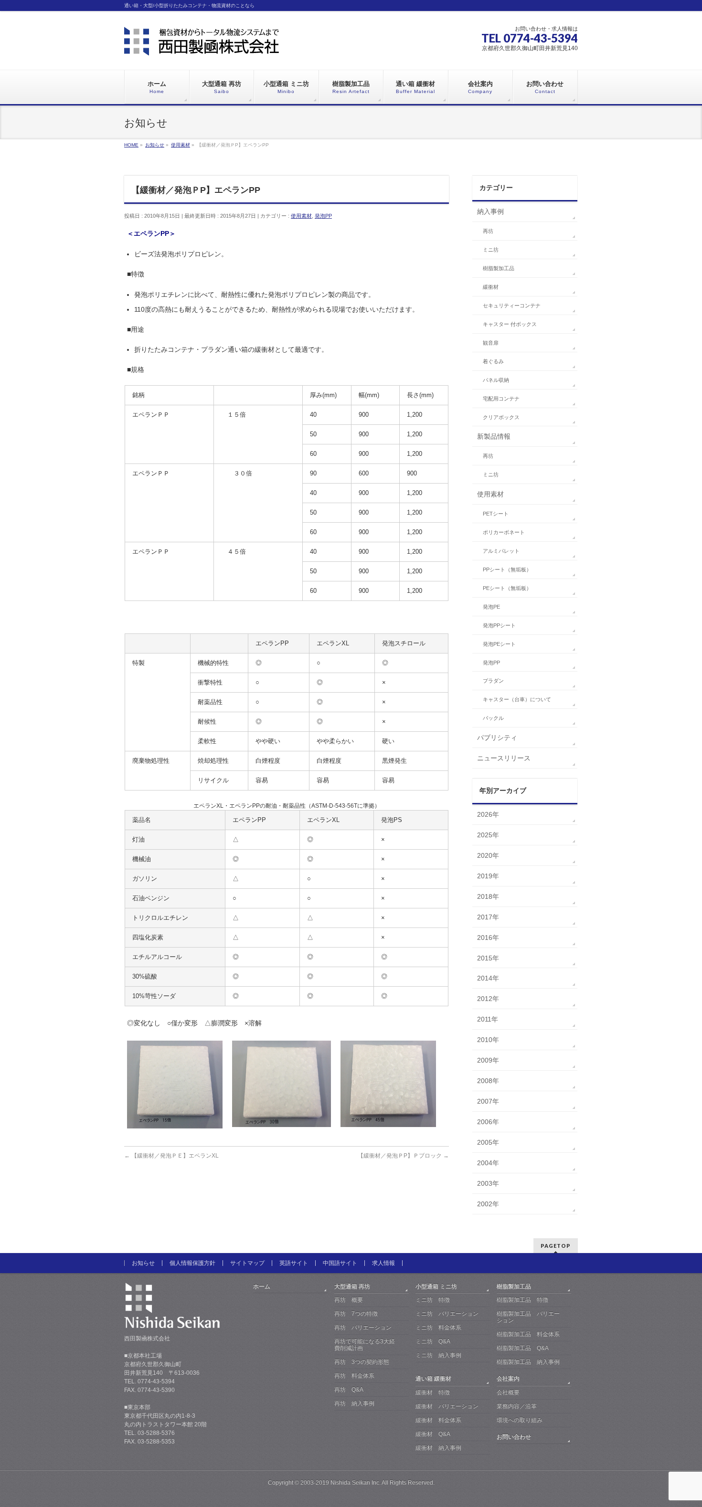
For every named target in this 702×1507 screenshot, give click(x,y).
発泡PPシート (499, 625)
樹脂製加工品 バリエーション (528, 1317)
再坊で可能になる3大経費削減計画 (364, 1344)
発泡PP (323, 216)
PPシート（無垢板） (507, 569)
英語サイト (293, 1263)
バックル (493, 718)
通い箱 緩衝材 (433, 1378)
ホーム (261, 1286)
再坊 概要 (348, 1299)
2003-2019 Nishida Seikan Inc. (340, 1482)
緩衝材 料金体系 (438, 1420)
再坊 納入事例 (354, 1403)
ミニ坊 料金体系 (438, 1327)
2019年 (488, 876)
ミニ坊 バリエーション (447, 1313)
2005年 (488, 1142)
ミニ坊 (491, 250)
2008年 (488, 1081)
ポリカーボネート (504, 532)
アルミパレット (501, 551)
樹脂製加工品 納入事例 (528, 1362)
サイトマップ (247, 1263)
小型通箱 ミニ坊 (436, 1286)
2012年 (488, 998)
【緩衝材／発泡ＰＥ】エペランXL (171, 1155)
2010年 (488, 1039)
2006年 (488, 1122)
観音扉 (491, 343)
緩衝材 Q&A (432, 1434)
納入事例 (490, 211)
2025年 (488, 835)
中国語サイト (340, 1263)
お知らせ (143, 1263)
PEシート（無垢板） (507, 588)
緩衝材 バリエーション (447, 1406)
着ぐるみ (493, 361)
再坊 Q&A (348, 1389)
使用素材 (301, 216)
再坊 (488, 231)
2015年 (488, 958)
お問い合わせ (514, 1436)
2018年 (488, 896)
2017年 (488, 917)
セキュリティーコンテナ (512, 305)
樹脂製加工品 (498, 268)
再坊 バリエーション (363, 1327)
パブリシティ (497, 737)
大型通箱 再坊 (352, 1286)
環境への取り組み (519, 1420)
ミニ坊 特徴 (432, 1299)
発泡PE (491, 607)
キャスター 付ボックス (510, 324)
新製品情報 (494, 436)
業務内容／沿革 (517, 1406)
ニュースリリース (504, 758)
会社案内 (508, 1378)
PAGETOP (556, 1246)
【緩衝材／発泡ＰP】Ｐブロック (403, 1155)
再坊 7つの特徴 (356, 1313)
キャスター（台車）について (517, 699)
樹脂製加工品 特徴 (522, 1299)
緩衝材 (491, 287)
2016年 (488, 937)
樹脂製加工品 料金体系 (528, 1334)
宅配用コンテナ (501, 398)
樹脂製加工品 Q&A (523, 1348)
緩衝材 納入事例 (438, 1447)
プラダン (493, 681)
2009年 (488, 1060)
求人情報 (383, 1263)
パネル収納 (496, 380)
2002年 (488, 1204)
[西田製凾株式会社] (201, 44)
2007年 (488, 1101)
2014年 (488, 978)
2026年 (488, 814)
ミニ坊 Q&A (432, 1341)
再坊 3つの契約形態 (361, 1362)
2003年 (488, 1183)
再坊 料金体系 (354, 1375)
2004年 (488, 1163)
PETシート (496, 513)
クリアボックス (501, 417)
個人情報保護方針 (192, 1263)
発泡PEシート (499, 644)
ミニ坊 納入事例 (438, 1355)
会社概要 (508, 1392)
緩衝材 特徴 (432, 1392)
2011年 (487, 1019)
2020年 (488, 855)
